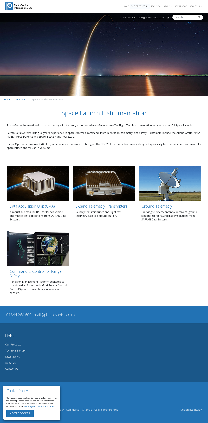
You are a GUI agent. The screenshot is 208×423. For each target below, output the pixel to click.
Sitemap (87, 409)
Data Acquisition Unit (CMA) (32, 206)
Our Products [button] (139, 6)
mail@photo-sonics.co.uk (151, 17)
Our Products (22, 99)
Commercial (73, 409)
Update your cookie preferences (39, 406)
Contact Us (11, 368)
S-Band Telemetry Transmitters (101, 206)
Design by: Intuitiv (191, 409)
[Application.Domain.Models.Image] (18, 6)
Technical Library (15, 350)
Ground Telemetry (156, 206)
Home (126, 6)
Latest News (180, 6)
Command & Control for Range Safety (36, 273)
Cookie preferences (106, 409)
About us (10, 362)
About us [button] (195, 6)
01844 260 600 (128, 17)
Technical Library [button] (160, 6)
